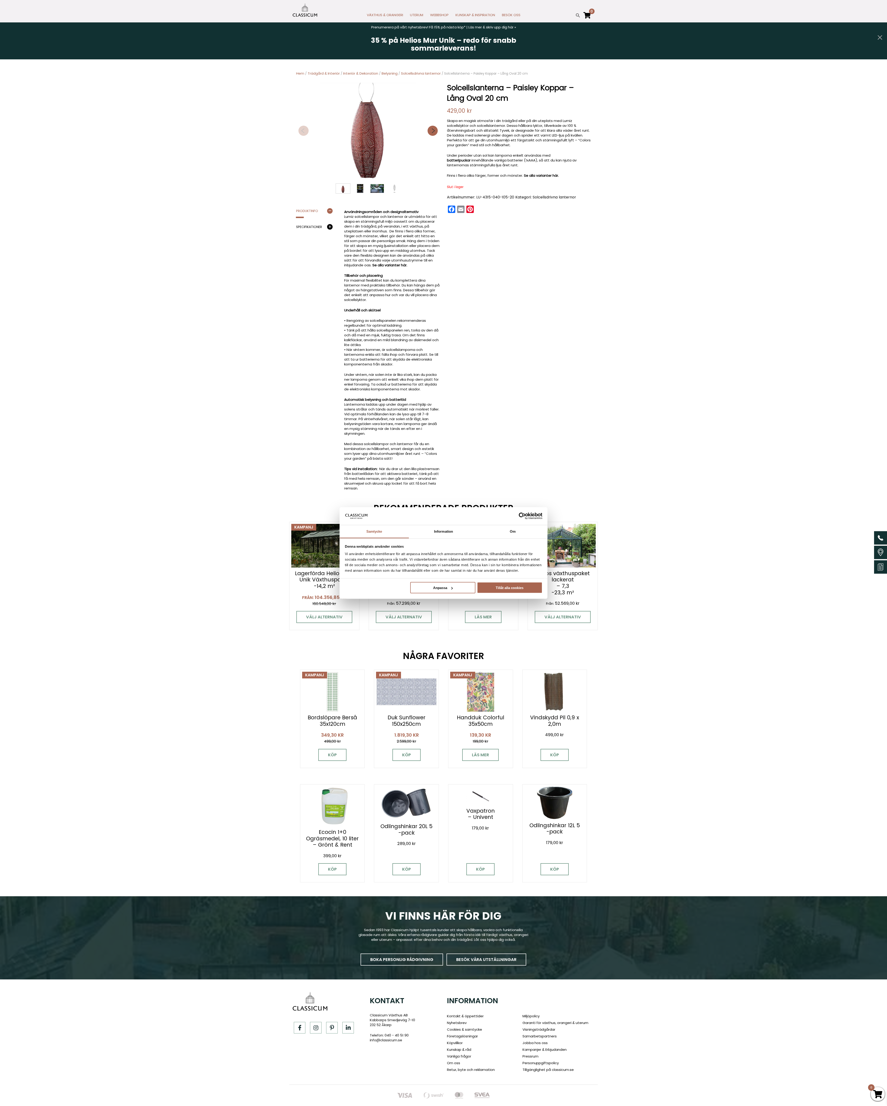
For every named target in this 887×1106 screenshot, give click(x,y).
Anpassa (440, 588)
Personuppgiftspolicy (540, 1062)
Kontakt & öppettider (465, 1016)
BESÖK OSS (511, 14)
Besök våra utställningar (486, 959)
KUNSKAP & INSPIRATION (475, 14)
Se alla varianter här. (389, 265)
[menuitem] (385, 16)
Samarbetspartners (539, 1036)
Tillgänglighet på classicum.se (548, 1069)
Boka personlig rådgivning (401, 959)
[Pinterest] (332, 1027)
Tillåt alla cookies (509, 588)
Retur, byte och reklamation (471, 1069)
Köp (332, 755)
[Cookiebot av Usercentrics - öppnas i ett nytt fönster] (522, 516)
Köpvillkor (455, 1042)
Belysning (390, 73)
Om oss (453, 1062)
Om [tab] (513, 531)
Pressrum (530, 1056)
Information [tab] (443, 531)
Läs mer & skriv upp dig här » (492, 27)
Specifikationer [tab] (309, 226)
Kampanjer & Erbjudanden (544, 1049)
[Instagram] (316, 1027)
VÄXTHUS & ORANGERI (385, 14)
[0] (587, 17)
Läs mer (483, 617)
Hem (300, 73)
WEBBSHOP (439, 14)
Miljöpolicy (531, 1016)
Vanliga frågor (459, 1056)
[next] (433, 131)
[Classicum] (305, 10)
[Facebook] (299, 1027)
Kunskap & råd (459, 1049)
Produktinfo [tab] (307, 211)
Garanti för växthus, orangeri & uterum (555, 1022)
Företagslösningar (462, 1036)
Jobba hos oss (535, 1042)
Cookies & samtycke (464, 1029)
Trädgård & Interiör (324, 73)
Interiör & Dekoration (360, 73)
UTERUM (416, 14)
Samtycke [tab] (374, 531)
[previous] (303, 131)
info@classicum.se (386, 1040)
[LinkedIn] (348, 1027)
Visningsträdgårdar (538, 1029)
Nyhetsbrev (457, 1022)
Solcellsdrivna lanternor (421, 73)
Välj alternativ (324, 617)
